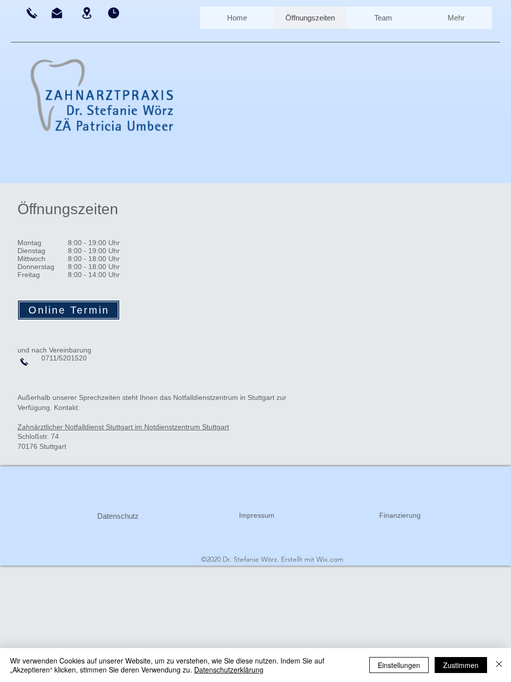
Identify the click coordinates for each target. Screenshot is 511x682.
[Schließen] (499, 665)
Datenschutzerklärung (228, 670)
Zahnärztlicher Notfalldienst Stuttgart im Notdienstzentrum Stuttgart (123, 427)
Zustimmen (461, 665)
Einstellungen (399, 665)
